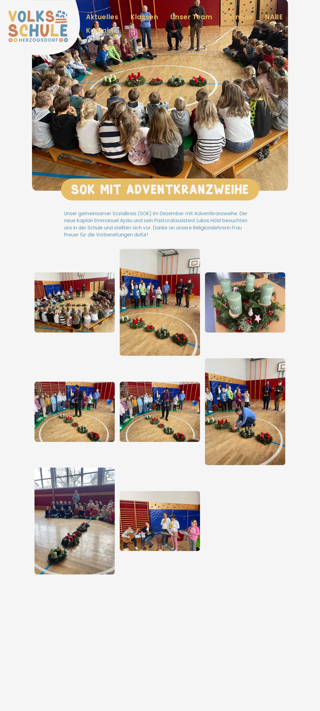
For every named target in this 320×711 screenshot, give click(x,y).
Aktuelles (102, 16)
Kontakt (100, 30)
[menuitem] (102, 17)
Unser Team (191, 16)
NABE (274, 16)
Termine (238, 16)
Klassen (144, 16)
